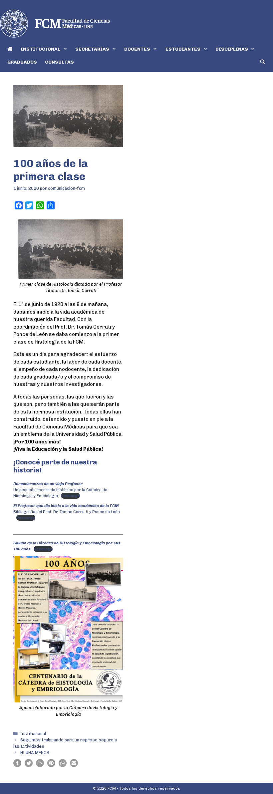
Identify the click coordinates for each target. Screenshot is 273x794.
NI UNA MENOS (34, 752)
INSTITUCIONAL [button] (40, 49)
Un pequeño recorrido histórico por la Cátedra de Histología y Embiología (60, 489)
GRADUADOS (22, 62)
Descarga (70, 495)
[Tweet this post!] (29, 765)
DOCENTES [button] (137, 49)
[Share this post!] (17, 765)
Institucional (33, 733)
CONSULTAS (59, 62)
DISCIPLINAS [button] (231, 49)
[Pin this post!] (51, 765)
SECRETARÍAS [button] (92, 49)
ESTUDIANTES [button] (182, 49)
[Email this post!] (74, 765)
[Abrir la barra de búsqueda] (263, 62)
